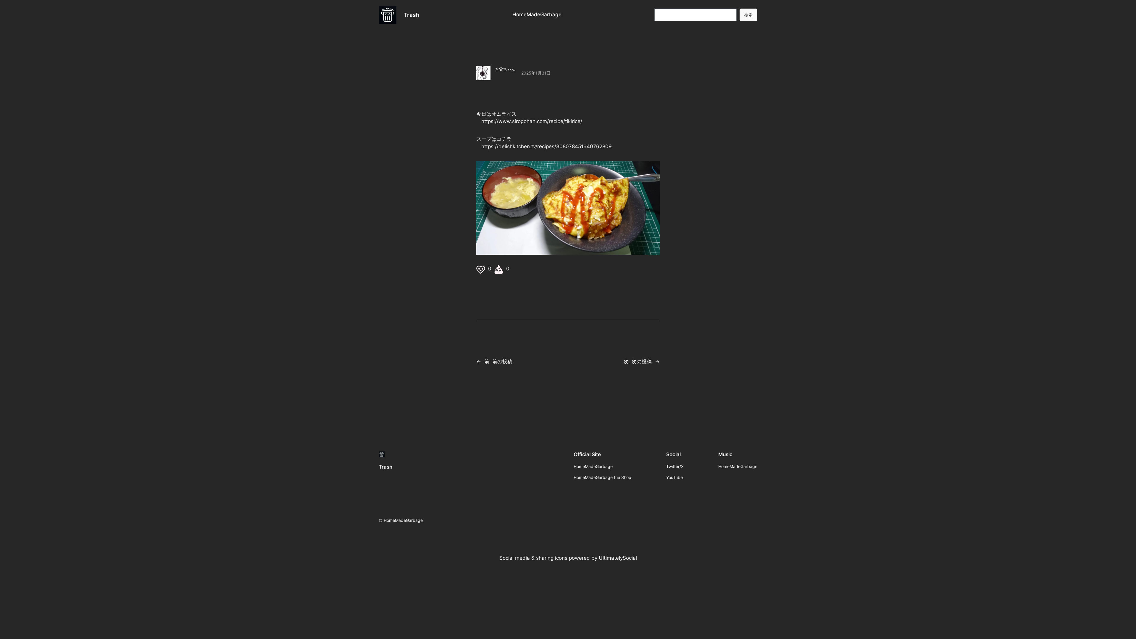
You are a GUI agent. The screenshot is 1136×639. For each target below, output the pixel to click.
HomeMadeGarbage (403, 520)
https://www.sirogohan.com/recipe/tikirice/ (531, 121)
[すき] (481, 269)
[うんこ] (499, 269)
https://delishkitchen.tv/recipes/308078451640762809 (546, 146)
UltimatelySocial (618, 558)
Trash (411, 14)
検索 (748, 14)
